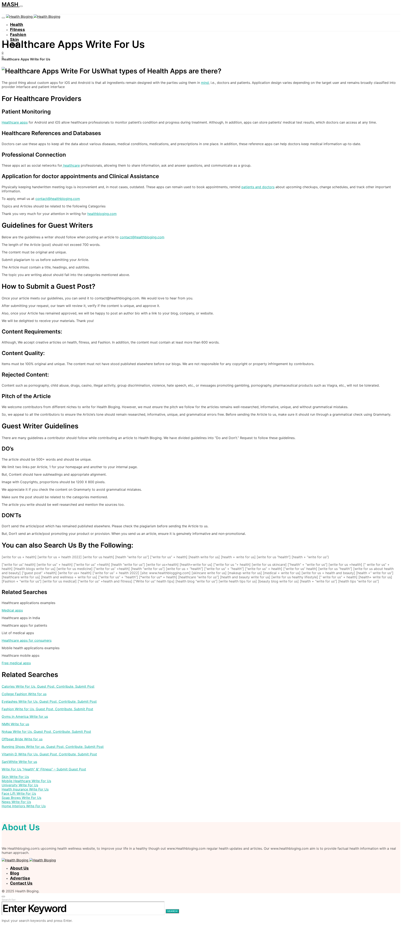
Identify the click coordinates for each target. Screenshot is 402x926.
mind (205, 82)
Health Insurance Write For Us (25, 789)
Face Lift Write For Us (19, 793)
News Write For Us (16, 802)
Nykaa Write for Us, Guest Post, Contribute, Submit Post (46, 731)
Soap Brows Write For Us (21, 798)
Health (16, 24)
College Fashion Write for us (24, 694)
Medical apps (12, 610)
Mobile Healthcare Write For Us (26, 781)
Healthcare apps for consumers (27, 640)
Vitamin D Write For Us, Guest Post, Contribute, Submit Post (49, 754)
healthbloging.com (102, 214)
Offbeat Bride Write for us (22, 739)
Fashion (18, 34)
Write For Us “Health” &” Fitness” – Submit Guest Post (44, 769)
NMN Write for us (15, 724)
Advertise (20, 878)
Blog (14, 873)
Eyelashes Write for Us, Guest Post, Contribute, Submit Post (49, 701)
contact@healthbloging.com (57, 199)
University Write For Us (20, 785)
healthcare (71, 165)
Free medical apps (16, 663)
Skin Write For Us (15, 777)
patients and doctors (257, 187)
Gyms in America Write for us (25, 716)
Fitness (17, 29)
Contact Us (21, 883)
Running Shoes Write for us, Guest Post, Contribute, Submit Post (53, 747)
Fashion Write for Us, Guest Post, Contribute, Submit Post (47, 709)
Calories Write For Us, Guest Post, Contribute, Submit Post (48, 686)
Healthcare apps (15, 122)
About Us (19, 868)
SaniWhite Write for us (19, 762)
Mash (10, 4)
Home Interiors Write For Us (24, 806)
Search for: (9, 899)
